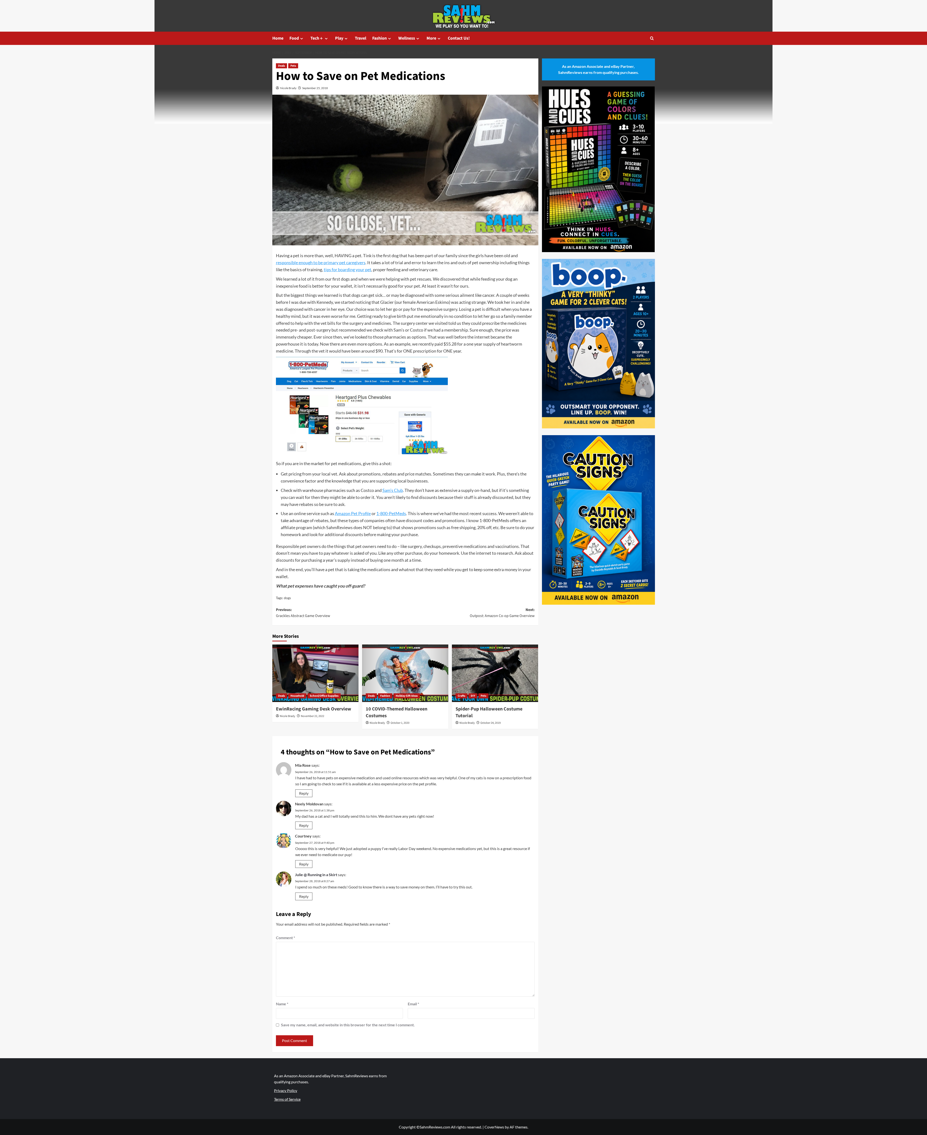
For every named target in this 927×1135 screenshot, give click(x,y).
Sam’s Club (392, 490)
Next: (502, 613)
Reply (304, 793)
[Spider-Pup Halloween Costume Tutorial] (495, 673)
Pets (293, 66)
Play (339, 38)
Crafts (461, 696)
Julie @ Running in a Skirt (316, 874)
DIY (473, 696)
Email (413, 1003)
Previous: (303, 613)
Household (297, 696)
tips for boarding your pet (347, 269)
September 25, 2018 (315, 88)
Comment (285, 937)
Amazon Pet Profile (353, 513)
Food (294, 38)
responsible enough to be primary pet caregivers (320, 262)
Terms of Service (287, 1099)
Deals (281, 66)
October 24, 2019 (490, 723)
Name (282, 1003)
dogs (287, 598)
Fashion (379, 38)
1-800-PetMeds (391, 513)
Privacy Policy (285, 1090)
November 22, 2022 (312, 716)
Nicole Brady (288, 88)
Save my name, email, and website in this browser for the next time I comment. (348, 1024)
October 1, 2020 (400, 723)
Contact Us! (459, 38)
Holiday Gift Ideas (407, 696)
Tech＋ (316, 38)
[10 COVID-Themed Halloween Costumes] (405, 673)
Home (277, 38)
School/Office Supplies (324, 696)
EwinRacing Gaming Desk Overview (313, 709)
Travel (360, 38)
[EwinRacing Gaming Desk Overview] (315, 673)
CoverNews (494, 1127)
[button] (652, 38)
